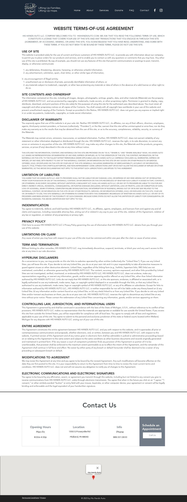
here (29, 225)
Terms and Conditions (30, 498)
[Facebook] (155, 10)
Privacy (43, 498)
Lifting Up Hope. (47, 10)
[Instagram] (161, 10)
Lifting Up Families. (49, 8)
